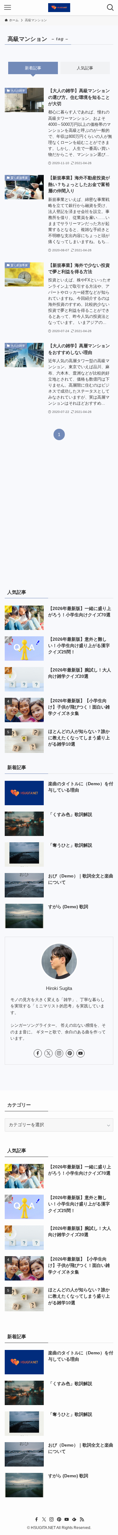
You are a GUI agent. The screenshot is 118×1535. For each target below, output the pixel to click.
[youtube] (80, 1053)
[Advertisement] (59, 518)
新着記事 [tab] (33, 68)
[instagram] (59, 1053)
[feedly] (74, 1519)
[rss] (82, 1519)
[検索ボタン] (110, 7)
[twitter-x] (48, 1053)
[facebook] (38, 1053)
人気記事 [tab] (85, 68)
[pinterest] (70, 1053)
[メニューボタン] (7, 7)
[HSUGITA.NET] (59, 7)
